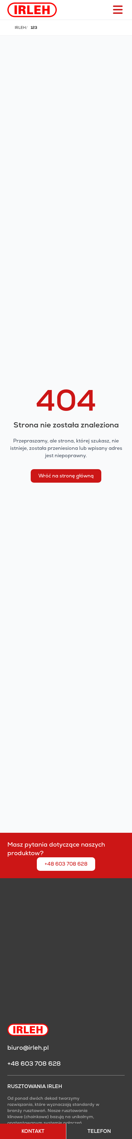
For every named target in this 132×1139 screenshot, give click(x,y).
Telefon (99, 1131)
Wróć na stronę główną (66, 476)
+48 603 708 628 (66, 864)
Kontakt (33, 1131)
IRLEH (20, 27)
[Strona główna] (32, 9)
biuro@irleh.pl (28, 1048)
